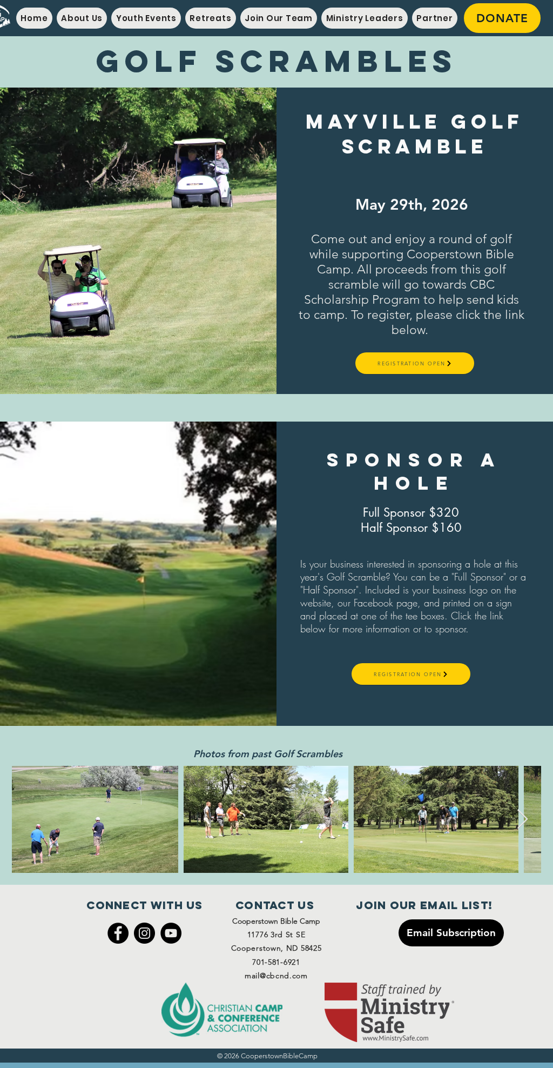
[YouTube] (170, 933)
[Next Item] (522, 819)
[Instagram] (144, 933)
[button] (82, 18)
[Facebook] (118, 933)
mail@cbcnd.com (276, 975)
